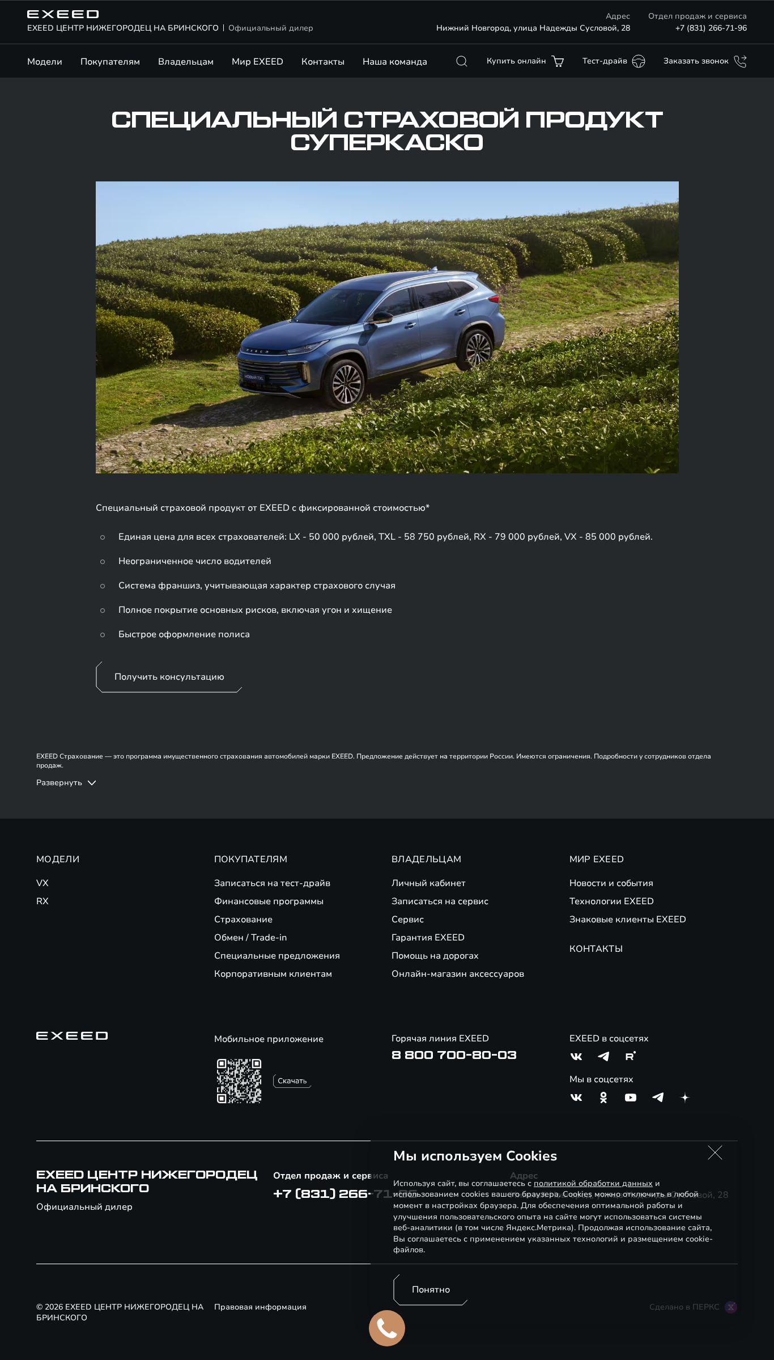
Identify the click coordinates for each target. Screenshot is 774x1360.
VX (42, 883)
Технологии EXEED (611, 901)
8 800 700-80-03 (454, 1055)
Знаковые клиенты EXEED (627, 919)
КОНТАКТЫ (596, 949)
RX (42, 901)
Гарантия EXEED (428, 937)
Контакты (323, 62)
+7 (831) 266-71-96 (711, 28)
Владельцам (186, 62)
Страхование (243, 919)
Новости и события (611, 883)
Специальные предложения (277, 955)
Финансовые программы (269, 901)
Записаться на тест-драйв (272, 883)
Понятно (431, 1289)
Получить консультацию (169, 677)
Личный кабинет (429, 883)
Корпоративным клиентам (273, 973)
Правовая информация (260, 1307)
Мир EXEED (257, 62)
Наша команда (395, 62)
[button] (715, 1152)
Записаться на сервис (440, 901)
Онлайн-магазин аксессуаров (458, 973)
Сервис (408, 919)
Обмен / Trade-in (250, 937)
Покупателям (110, 62)
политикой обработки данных (593, 1183)
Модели (44, 62)
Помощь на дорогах (435, 955)
